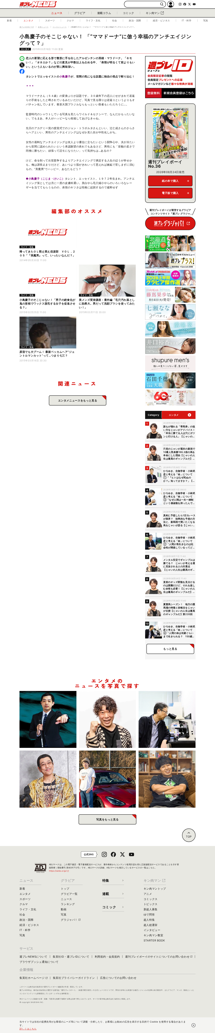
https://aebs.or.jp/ (59, 871)
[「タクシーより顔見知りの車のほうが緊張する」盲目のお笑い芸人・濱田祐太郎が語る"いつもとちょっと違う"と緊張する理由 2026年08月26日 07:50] (47, 719)
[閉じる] (193, 1025)
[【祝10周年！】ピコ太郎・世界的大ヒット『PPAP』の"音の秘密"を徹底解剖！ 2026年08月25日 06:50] (47, 779)
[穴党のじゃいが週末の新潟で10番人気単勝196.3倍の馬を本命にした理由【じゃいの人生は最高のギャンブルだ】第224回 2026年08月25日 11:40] (107, 719)
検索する (161, 4)
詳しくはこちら (28, 1028)
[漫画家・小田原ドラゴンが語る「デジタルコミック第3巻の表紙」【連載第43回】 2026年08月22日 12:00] (107, 779)
